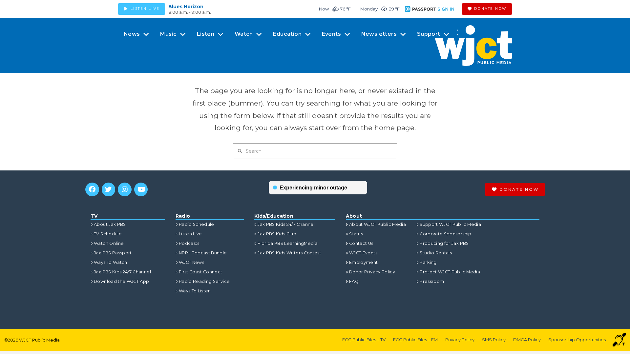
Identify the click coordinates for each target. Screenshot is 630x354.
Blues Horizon (185, 7)
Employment (363, 262)
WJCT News (191, 262)
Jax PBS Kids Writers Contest (289, 252)
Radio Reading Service (204, 281)
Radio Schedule (196, 224)
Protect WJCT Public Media (450, 271)
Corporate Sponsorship (445, 233)
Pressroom (432, 281)
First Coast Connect (200, 271)
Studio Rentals (436, 252)
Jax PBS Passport (113, 252)
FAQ (354, 281)
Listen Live (190, 233)
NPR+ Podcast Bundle (203, 252)
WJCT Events (363, 252)
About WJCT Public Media (377, 224)
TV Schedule (108, 233)
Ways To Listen (195, 290)
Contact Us (361, 243)
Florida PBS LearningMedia (288, 243)
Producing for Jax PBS (444, 243)
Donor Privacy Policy (372, 271)
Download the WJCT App (121, 281)
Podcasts (189, 243)
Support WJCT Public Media (450, 224)
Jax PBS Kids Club (277, 233)
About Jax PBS (110, 224)
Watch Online (109, 243)
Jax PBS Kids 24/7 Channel (122, 271)
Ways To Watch (110, 262)
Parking (428, 262)
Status (356, 233)
